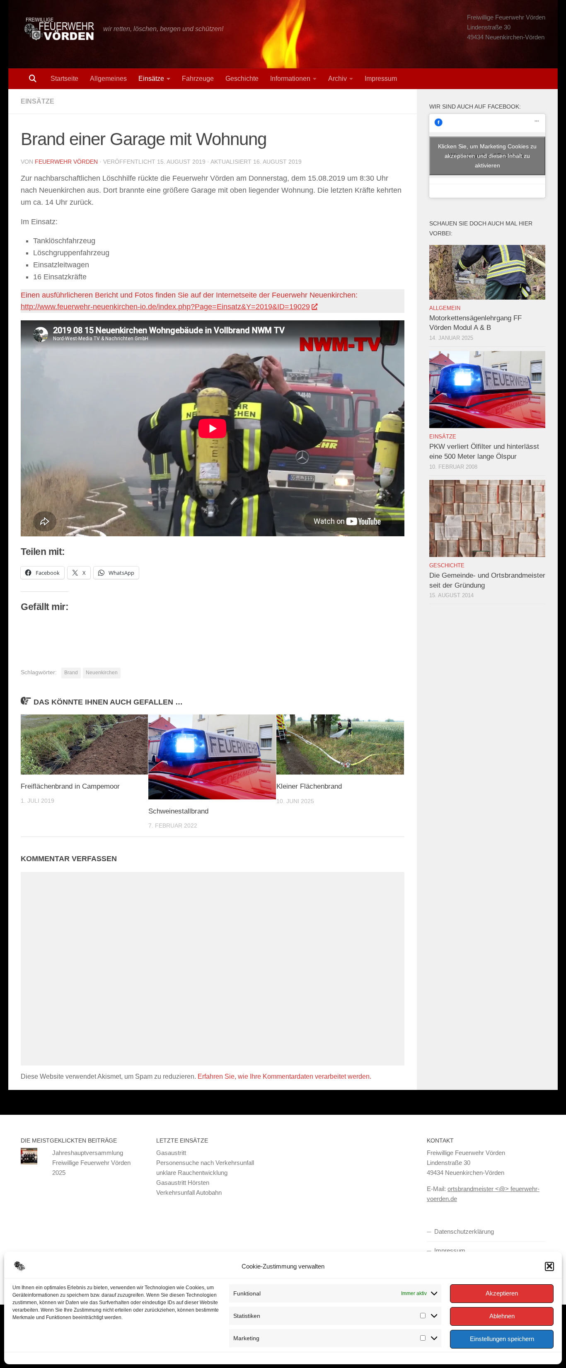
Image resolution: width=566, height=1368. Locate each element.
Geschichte (242, 78)
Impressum (381, 78)
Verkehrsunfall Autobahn (189, 1192)
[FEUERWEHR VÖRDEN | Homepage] (58, 29)
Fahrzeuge (198, 78)
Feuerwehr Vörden (66, 161)
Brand (71, 673)
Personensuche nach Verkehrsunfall (205, 1162)
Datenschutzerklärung (464, 1231)
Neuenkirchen (102, 673)
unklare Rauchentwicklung (191, 1172)
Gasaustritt (171, 1152)
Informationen (290, 78)
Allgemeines (108, 78)
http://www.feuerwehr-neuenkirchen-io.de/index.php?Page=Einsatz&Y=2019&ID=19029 (165, 307)
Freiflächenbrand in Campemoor (70, 786)
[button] (549, 1266)
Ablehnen (502, 1316)
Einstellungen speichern (502, 1338)
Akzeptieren (502, 1293)
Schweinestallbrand (178, 811)
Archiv (337, 78)
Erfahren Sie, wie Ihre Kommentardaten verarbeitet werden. (284, 1076)
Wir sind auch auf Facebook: (475, 106)
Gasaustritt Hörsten (182, 1182)
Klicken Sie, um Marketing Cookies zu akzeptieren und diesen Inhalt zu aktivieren (487, 156)
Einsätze (151, 78)
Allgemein (444, 308)
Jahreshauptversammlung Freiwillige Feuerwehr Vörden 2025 (91, 1162)
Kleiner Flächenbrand (309, 786)
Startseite (64, 78)
